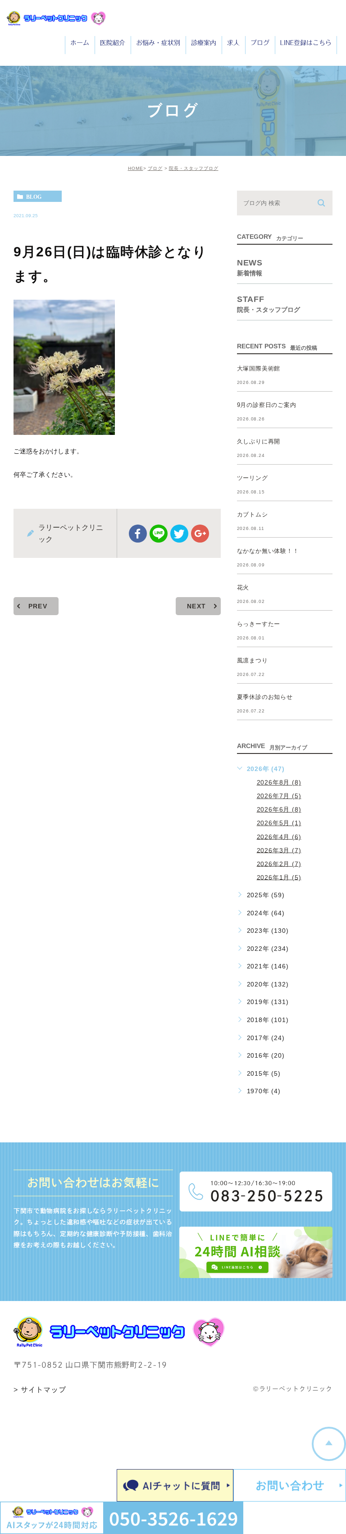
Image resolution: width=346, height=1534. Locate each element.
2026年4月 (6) (279, 836)
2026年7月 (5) (279, 795)
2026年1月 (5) (279, 877)
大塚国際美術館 (259, 368)
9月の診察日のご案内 (266, 405)
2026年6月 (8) (279, 809)
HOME (135, 168)
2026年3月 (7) (279, 850)
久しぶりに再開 (259, 441)
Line (159, 534)
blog (33, 196)
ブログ (155, 168)
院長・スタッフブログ (194, 168)
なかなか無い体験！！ (268, 551)
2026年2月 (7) (279, 863)
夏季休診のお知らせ (265, 697)
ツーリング (252, 478)
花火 (243, 587)
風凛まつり (252, 660)
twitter (179, 534)
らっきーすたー (259, 624)
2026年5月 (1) (279, 822)
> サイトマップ (40, 1389)
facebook (138, 534)
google (200, 534)
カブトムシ (252, 514)
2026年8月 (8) (279, 782)
